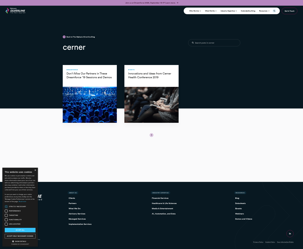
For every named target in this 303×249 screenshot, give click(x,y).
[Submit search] (193, 43)
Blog (237, 198)
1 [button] (151, 135)
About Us (73, 192)
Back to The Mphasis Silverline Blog (81, 37)
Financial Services (160, 198)
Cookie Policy (270, 242)
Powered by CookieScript (20, 244)
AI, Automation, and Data (164, 214)
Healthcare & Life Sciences (164, 203)
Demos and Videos (243, 219)
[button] (20, 241)
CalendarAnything (248, 11)
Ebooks (238, 208)
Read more (22, 201)
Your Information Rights (285, 242)
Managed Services (77, 219)
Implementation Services (80, 224)
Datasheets (240, 203)
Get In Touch (289, 11)
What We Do (210, 11)
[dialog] (20, 207)
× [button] (35, 170)
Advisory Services (77, 214)
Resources (263, 11)
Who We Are (194, 11)
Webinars (239, 214)
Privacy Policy (258, 242)
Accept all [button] (20, 230)
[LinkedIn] (290, 233)
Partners (72, 203)
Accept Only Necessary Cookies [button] (20, 236)
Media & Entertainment (162, 208)
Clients (72, 198)
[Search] (274, 11)
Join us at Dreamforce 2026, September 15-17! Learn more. (150, 3)
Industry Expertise (228, 11)
